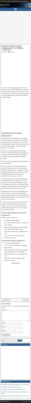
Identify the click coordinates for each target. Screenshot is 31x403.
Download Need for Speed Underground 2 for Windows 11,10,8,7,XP (12, 48)
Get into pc (3, 1)
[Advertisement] (15, 28)
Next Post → (26, 300)
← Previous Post (5, 300)
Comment (4, 309)
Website (3, 330)
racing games (15, 87)
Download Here (15, 263)
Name (3, 322)
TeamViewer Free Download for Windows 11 (12, 387)
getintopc (5, 52)
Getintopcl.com (26, 401)
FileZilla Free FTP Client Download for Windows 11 (13, 389)
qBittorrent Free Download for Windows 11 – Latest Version (15, 396)
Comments (11, 52)
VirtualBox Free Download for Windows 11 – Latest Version (15, 384)
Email (3, 326)
